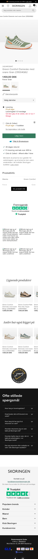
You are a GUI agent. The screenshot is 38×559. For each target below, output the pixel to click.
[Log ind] (30, 6)
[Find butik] (8, 6)
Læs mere (29, 1)
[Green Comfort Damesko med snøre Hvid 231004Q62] (14, 86)
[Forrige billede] (4, 41)
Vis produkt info (19, 189)
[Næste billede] (34, 41)
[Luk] (35, 1)
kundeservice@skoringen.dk (19, 481)
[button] (11, 238)
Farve (4, 79)
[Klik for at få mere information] (34, 122)
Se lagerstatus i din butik (15, 129)
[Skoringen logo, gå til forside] (18, 6)
